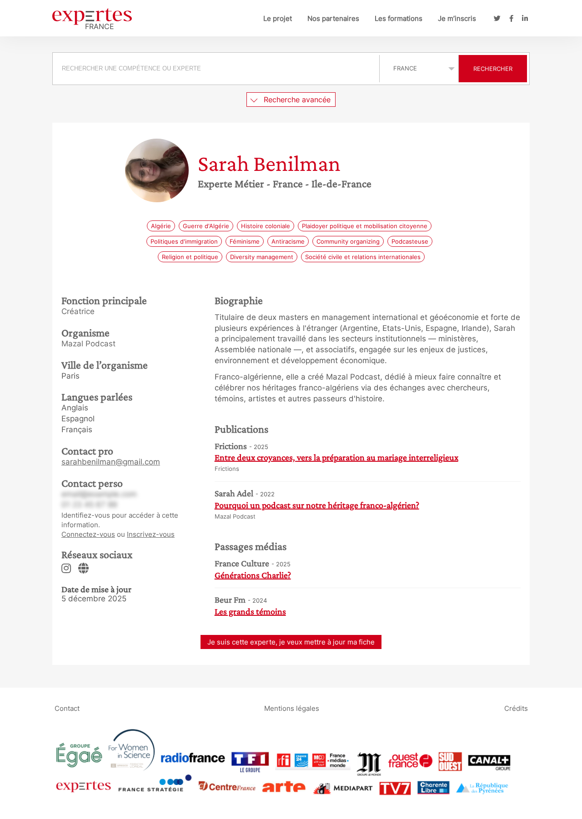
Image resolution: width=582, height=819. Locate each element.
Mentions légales (291, 708)
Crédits (516, 708)
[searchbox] (216, 69)
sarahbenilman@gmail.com (110, 461)
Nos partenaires (333, 18)
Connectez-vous (88, 534)
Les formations (398, 18)
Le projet (277, 18)
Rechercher (492, 68)
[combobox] (217, 68)
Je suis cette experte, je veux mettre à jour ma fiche (291, 642)
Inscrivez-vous (151, 534)
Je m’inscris (457, 18)
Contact (67, 708)
